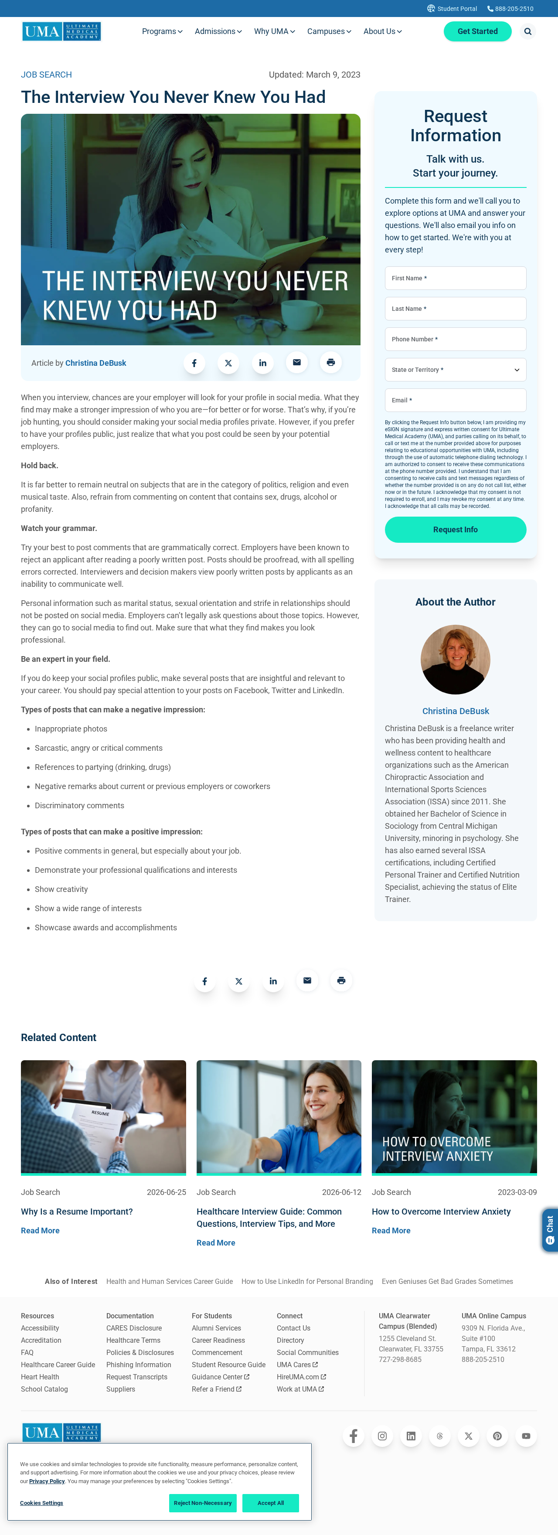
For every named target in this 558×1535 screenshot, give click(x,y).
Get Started (478, 31)
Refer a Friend (213, 1389)
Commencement (217, 1352)
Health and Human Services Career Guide (169, 1281)
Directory (290, 1340)
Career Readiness (218, 1340)
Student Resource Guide (228, 1365)
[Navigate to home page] (61, 31)
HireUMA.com (298, 1377)
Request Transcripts (136, 1377)
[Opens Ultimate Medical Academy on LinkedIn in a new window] (411, 1436)
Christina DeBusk (95, 363)
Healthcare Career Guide (58, 1365)
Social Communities (308, 1352)
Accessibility (40, 1328)
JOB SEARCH (46, 74)
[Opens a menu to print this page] (331, 363)
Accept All (271, 1503)
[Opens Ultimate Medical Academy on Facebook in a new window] (353, 1436)
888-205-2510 (483, 1359)
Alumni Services (216, 1328)
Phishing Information (138, 1365)
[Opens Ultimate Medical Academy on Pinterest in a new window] (497, 1436)
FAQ (27, 1352)
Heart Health (40, 1377)
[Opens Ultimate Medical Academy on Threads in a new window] (440, 1436)
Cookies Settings (41, 1503)
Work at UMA (297, 1389)
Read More (40, 1230)
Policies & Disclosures (140, 1352)
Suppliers (120, 1389)
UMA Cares (294, 1365)
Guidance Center (217, 1377)
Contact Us (293, 1328)
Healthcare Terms (133, 1340)
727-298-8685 (400, 1359)
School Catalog (44, 1389)
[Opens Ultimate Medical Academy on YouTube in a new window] (526, 1436)
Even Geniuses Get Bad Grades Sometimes (447, 1281)
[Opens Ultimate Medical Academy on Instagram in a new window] (382, 1436)
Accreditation (41, 1340)
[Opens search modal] (528, 31)
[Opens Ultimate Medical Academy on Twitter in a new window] (469, 1436)
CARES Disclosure (134, 1328)
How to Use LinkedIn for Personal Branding (307, 1281)
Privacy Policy (47, 1481)
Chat (550, 1224)
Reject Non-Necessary (203, 1503)
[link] (194, 363)
